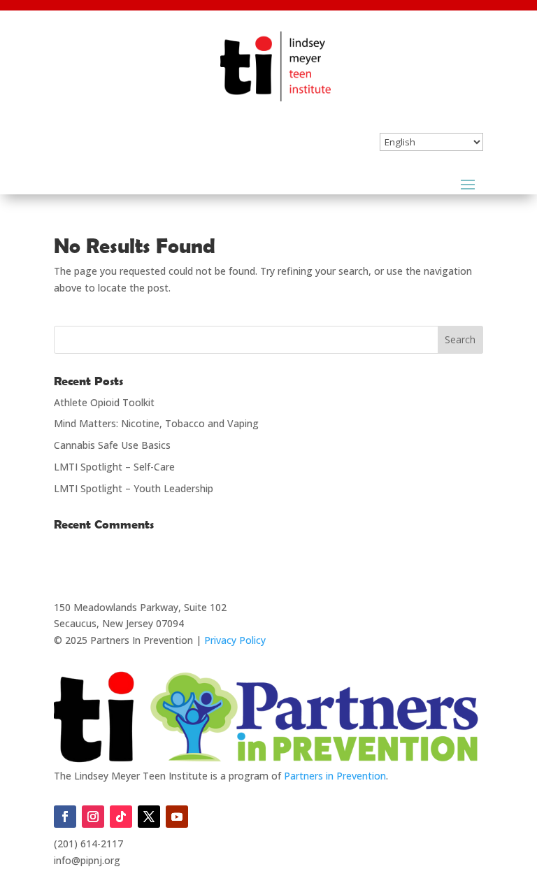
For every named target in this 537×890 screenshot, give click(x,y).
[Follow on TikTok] (121, 816)
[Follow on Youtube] (177, 816)
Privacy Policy (235, 640)
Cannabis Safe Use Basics (112, 445)
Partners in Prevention (335, 775)
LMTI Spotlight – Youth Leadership (133, 488)
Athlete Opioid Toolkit (104, 402)
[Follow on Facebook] (65, 816)
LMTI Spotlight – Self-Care (114, 466)
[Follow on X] (149, 816)
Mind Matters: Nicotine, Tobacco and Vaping (156, 423)
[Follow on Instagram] (93, 816)
